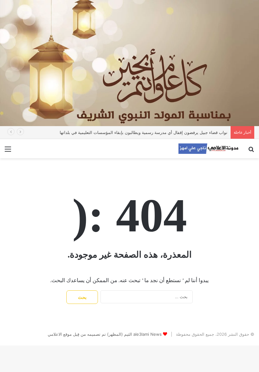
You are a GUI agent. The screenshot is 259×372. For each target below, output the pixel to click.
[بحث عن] (251, 151)
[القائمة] (8, 151)
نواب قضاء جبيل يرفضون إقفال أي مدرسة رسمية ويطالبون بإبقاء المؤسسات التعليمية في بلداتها (143, 132)
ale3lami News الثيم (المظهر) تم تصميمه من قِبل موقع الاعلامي (105, 334)
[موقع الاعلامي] (208, 148)
